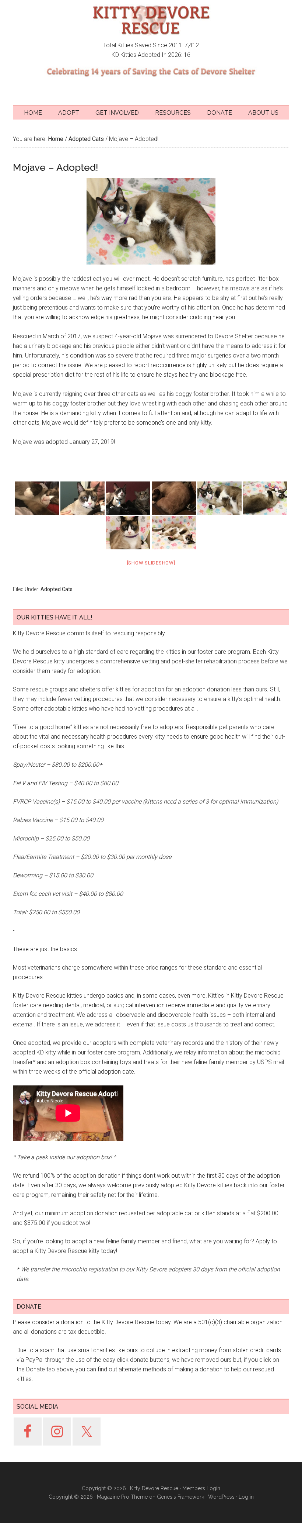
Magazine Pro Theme (122, 1497)
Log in (246, 1497)
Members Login (201, 1488)
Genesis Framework (180, 1497)
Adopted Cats (57, 589)
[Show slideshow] (151, 563)
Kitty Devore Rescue (151, 20)
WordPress (221, 1497)
